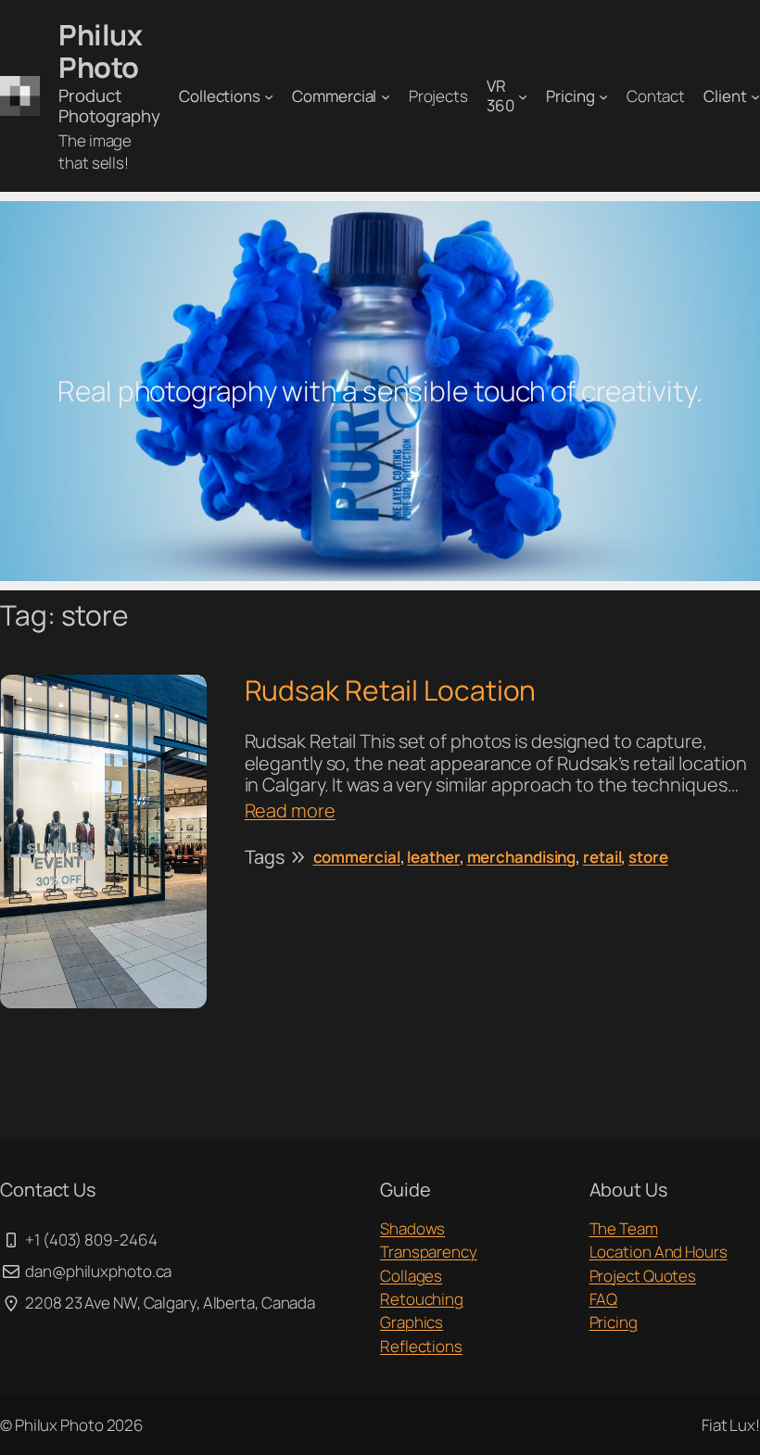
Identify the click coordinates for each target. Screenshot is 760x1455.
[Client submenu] (755, 96)
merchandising (521, 856)
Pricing (613, 1322)
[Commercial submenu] (385, 96)
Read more (290, 811)
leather (433, 856)
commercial (356, 856)
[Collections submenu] (268, 96)
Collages (411, 1275)
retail (602, 856)
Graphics (411, 1322)
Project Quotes (643, 1275)
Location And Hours (658, 1251)
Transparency (428, 1251)
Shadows (412, 1228)
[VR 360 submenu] (522, 96)
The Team (623, 1228)
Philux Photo (100, 50)
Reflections (421, 1346)
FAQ (603, 1299)
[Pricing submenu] (603, 96)
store (648, 856)
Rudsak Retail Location (391, 690)
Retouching (421, 1299)
